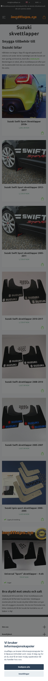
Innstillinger (24, 674)
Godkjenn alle (24, 667)
